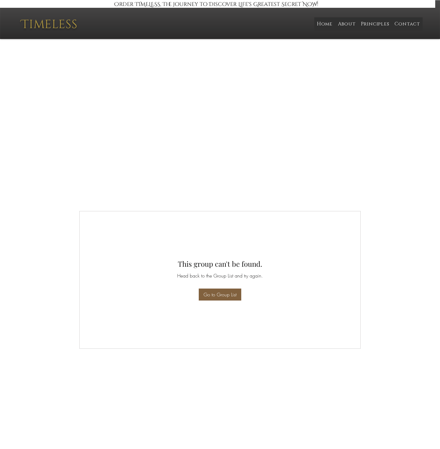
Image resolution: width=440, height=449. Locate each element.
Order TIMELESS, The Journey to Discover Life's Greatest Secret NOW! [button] (216, 4)
